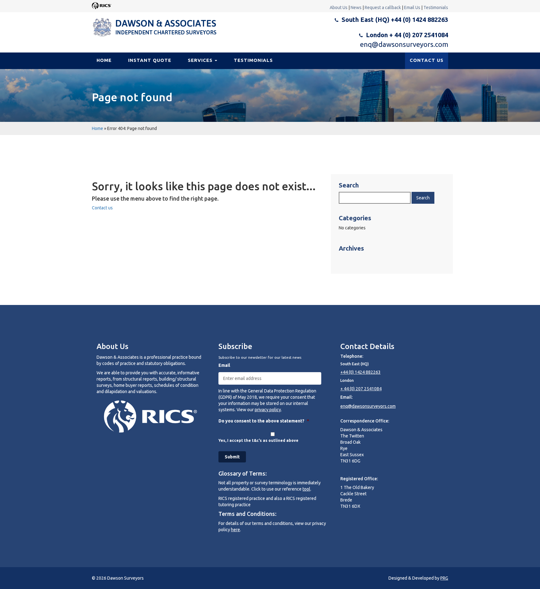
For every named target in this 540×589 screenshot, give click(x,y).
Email (224, 365)
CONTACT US (426, 60)
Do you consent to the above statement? (263, 420)
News (356, 7)
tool (306, 489)
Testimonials (435, 7)
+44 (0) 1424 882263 (360, 372)
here (235, 529)
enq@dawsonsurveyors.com (404, 44)
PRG (444, 578)
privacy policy (268, 409)
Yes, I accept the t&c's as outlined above (258, 440)
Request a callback (383, 7)
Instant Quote (149, 60)
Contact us (102, 207)
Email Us (412, 7)
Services (201, 60)
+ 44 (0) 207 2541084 (361, 388)
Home (104, 60)
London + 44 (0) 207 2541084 (407, 34)
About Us (339, 7)
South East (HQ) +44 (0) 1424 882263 (395, 19)
